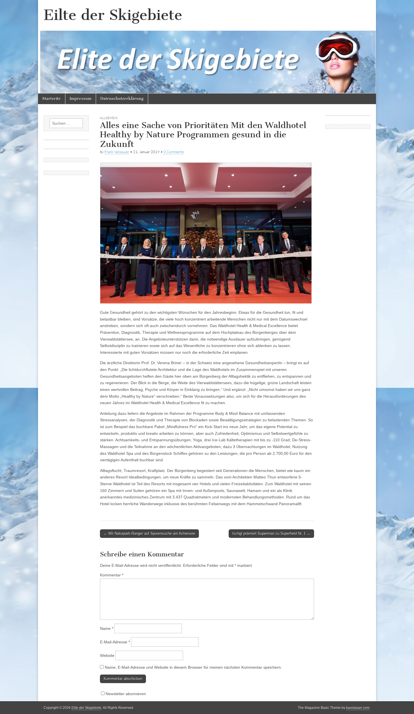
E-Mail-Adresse (115, 642)
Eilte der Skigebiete (113, 15)
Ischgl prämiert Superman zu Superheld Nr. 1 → (271, 533)
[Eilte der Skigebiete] (207, 46)
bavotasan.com (358, 708)
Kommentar (111, 575)
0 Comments (174, 151)
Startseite (51, 98)
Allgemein (108, 118)
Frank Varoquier (116, 151)
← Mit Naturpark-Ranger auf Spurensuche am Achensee (149, 533)
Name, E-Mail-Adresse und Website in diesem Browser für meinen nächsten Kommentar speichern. (193, 667)
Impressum (81, 98)
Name (106, 628)
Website (107, 655)
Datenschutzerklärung (122, 98)
